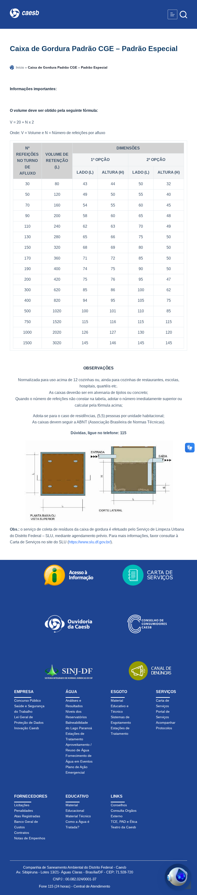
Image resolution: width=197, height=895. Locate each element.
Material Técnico (78, 816)
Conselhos (119, 805)
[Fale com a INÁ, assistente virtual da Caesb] (178, 877)
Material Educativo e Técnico (120, 706)
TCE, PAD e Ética (124, 822)
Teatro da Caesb (123, 827)
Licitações (21, 805)
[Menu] (172, 14)
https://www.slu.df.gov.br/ (90, 542)
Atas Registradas (27, 816)
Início (20, 67)
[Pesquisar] (183, 14)
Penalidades (23, 810)
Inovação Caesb (26, 728)
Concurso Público (27, 700)
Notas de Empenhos (29, 838)
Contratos (21, 833)
